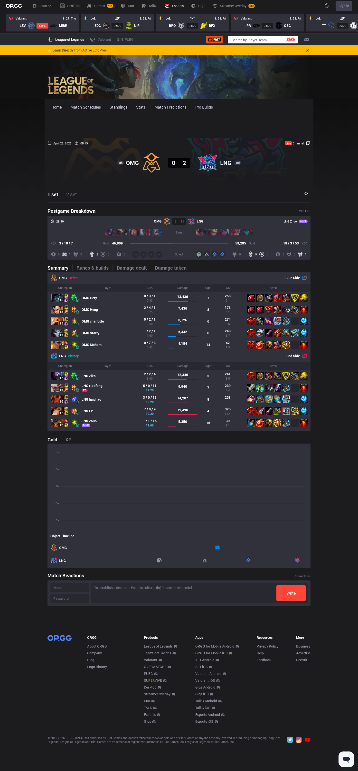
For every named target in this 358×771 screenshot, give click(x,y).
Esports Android (207, 714)
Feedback (264, 660)
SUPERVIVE (153, 680)
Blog (90, 660)
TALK (148, 707)
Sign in (344, 5)
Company (94, 653)
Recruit (301, 660)
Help (260, 653)
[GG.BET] (214, 39)
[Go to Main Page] (14, 6)
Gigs (147, 721)
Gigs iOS (202, 694)
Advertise (303, 653)
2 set (71, 194)
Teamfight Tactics (157, 653)
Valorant (150, 660)
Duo (147, 701)
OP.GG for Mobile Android (214, 646)
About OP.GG (97, 646)
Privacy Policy (267, 646)
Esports (150, 714)
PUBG (148, 673)
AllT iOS (201, 666)
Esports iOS (204, 721)
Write (291, 593)
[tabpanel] (179, 351)
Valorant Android (208, 673)
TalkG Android (206, 701)
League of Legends (158, 646)
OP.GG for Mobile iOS (211, 653)
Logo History (97, 666)
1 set (52, 194)
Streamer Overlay (157, 694)
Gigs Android (205, 687)
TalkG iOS (202, 707)
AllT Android (204, 660)
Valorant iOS (205, 680)
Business (303, 646)
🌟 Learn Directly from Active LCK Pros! (77, 50)
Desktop (150, 687)
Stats (42, 5)
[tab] (59, 267)
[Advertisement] (179, 125)
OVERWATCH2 (155, 666)
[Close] (308, 50)
